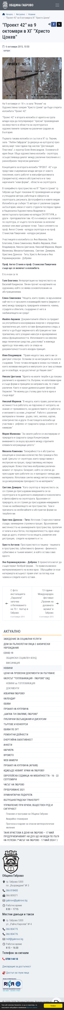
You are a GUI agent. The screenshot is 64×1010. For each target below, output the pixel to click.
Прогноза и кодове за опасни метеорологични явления (30, 825)
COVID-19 (8, 652)
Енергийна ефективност (18, 739)
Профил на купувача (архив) (21, 765)
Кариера (9, 750)
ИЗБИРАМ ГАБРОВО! (14, 693)
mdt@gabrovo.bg (14, 939)
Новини (31, 14)
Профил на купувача (16, 708)
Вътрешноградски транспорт (21, 799)
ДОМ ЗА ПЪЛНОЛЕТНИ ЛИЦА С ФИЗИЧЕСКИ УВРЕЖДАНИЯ (27, 646)
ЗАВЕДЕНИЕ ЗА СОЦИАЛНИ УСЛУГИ (22, 638)
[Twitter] (59, 24)
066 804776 (12, 934)
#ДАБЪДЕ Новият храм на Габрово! (24, 770)
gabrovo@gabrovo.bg (16, 900)
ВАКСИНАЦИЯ (13, 662)
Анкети (8, 744)
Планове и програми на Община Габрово (27, 813)
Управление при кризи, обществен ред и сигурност (28, 807)
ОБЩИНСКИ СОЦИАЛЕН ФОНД (21, 657)
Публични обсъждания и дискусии (25, 719)
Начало (9, 14)
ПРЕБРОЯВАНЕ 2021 (14, 789)
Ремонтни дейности (16, 734)
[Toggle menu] (57, 5)
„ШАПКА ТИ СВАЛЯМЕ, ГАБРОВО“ (21, 714)
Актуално (20, 14)
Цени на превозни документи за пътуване (29, 673)
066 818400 (12, 890)
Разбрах (53, 1005)
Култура (7, 50)
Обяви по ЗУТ (11, 729)
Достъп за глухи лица (17, 972)
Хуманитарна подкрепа (18, 794)
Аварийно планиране (17, 818)
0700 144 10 (11, 959)
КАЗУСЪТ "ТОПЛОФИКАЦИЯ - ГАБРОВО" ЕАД (27, 678)
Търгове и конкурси (16, 724)
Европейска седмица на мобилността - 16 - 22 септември (31, 777)
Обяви (7, 703)
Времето (9, 755)
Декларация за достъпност (16, 966)
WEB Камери (11, 760)
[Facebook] (53, 24)
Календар (9, 698)
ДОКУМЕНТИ (12, 688)
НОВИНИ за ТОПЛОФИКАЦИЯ (20, 683)
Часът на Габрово (14, 784)
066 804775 (12, 929)
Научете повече (32, 1007)
